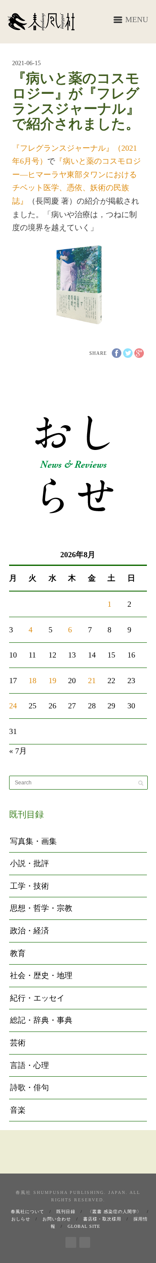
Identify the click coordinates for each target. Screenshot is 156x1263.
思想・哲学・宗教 (41, 908)
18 (32, 680)
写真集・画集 (33, 841)
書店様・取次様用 (102, 1219)
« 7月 (18, 751)
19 (52, 680)
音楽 (18, 1110)
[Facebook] (70, 1241)
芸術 (18, 1042)
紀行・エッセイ (37, 998)
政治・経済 (29, 930)
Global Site (84, 1226)
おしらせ (20, 1219)
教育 (18, 953)
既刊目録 (65, 1211)
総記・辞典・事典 (41, 1020)
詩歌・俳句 (29, 1087)
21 (92, 680)
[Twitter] (84, 1241)
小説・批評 (29, 863)
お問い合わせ (56, 1219)
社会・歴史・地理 (41, 975)
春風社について (27, 1211)
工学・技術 (29, 886)
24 (13, 705)
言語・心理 (29, 1065)
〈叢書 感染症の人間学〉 (115, 1211)
